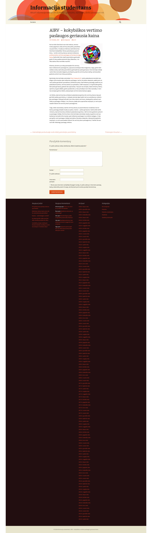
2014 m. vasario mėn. (84, 508)
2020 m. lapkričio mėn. (84, 296)
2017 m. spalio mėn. (84, 388)
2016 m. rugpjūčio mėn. (84, 426)
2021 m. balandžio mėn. (85, 285)
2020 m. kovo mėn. (83, 318)
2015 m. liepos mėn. (84, 462)
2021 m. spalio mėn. (84, 274)
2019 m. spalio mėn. (84, 331)
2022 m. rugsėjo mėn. (84, 247)
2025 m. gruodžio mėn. (84, 209)
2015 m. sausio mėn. (84, 478)
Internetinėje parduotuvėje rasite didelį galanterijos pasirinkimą (53, 132)
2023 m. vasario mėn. (84, 234)
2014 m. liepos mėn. (84, 494)
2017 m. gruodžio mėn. (84, 383)
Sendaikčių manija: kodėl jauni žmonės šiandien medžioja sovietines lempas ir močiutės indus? (41, 224)
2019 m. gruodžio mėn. (84, 326)
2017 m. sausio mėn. (84, 413)
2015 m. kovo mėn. (83, 473)
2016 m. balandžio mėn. (85, 437)
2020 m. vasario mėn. (84, 321)
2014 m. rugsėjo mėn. (84, 489)
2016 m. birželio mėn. (84, 432)
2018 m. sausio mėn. (84, 380)
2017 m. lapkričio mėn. (84, 386)
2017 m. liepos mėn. (84, 397)
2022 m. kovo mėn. (83, 263)
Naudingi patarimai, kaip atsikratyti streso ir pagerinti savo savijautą (64, 222)
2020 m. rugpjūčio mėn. (84, 304)
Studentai (104, 215)
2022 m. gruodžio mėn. (84, 239)
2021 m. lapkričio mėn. (84, 272)
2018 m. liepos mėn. (84, 364)
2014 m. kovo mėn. (83, 505)
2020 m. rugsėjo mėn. (84, 301)
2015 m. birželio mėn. (84, 465)
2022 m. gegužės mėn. (84, 258)
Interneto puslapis (52, 180)
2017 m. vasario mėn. (84, 410)
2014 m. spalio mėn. (84, 486)
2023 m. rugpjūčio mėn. (84, 225)
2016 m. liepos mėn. (84, 429)
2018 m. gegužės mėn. (84, 369)
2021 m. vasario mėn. (84, 288)
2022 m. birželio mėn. (84, 255)
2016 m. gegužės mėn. (84, 435)
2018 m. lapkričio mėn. (84, 353)
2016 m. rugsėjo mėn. (84, 424)
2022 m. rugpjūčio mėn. (84, 250)
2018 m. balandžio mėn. (85, 372)
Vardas (51, 170)
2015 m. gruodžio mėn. (84, 448)
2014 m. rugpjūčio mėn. (84, 492)
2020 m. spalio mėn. (84, 299)
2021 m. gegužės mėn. (84, 282)
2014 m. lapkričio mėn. (84, 484)
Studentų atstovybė (107, 217)
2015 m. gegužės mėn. (84, 467)
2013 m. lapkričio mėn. (84, 516)
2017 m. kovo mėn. (83, 407)
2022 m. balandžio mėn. (85, 261)
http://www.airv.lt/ (75, 78)
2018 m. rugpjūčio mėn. (84, 361)
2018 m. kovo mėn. (83, 375)
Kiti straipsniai (66, 40)
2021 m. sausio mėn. (84, 291)
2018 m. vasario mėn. (84, 378)
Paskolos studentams (107, 212)
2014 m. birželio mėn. (84, 497)
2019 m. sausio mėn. (84, 348)
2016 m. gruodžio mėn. (84, 416)
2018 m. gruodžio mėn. (84, 350)
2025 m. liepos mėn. (84, 212)
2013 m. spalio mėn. (84, 519)
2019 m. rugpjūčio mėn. (84, 337)
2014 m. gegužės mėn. (84, 500)
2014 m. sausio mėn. (84, 511)
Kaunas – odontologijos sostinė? (40, 215)
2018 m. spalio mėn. (84, 356)
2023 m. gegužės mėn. (84, 231)
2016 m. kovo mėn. (83, 440)
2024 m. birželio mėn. (84, 220)
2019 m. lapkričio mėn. (84, 329)
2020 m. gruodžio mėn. (84, 293)
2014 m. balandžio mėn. (85, 503)
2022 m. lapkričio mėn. (84, 242)
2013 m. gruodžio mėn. (84, 513)
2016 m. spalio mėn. (84, 421)
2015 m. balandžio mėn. (85, 470)
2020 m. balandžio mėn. (85, 315)
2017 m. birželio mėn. (84, 399)
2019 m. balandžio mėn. (85, 345)
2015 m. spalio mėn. (84, 454)
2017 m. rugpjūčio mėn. (84, 394)
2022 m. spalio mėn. (84, 244)
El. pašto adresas (54, 175)
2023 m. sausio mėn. (84, 236)
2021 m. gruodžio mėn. (84, 269)
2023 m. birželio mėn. (84, 228)
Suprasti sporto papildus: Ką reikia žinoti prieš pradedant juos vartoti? (63, 228)
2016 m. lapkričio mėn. (84, 418)
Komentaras (53, 150)
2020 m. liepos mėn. (84, 307)
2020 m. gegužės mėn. (84, 312)
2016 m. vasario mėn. (84, 443)
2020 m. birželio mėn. (84, 310)
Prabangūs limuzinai (113, 132)
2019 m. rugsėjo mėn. (84, 334)
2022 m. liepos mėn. (84, 253)
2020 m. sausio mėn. (84, 323)
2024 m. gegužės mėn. (84, 223)
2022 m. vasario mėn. (84, 266)
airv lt (74, 40)
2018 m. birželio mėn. (84, 367)
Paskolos (104, 209)
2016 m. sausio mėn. (84, 445)
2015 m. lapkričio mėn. (84, 451)
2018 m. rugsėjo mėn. (84, 359)
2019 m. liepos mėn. (84, 340)
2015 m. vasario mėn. (84, 475)
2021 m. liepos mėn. (84, 280)
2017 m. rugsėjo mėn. (84, 391)
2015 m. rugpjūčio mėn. (84, 459)
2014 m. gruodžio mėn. (84, 481)
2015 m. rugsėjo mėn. (84, 456)
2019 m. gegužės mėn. (84, 342)
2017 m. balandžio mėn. (85, 405)
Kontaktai (33, 22)
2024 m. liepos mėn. (84, 217)
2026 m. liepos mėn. (84, 206)
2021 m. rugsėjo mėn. (84, 277)
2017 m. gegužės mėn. (84, 402)
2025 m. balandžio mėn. (85, 215)
